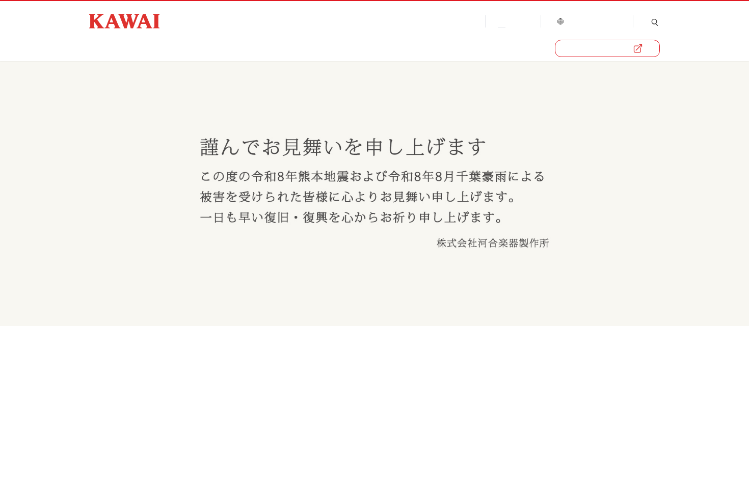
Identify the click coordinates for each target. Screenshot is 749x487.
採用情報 (413, 48)
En (521, 20)
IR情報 (272, 48)
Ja (498, 20)
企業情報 (105, 48)
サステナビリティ (340, 48)
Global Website (591, 20)
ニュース (219, 48)
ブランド (162, 48)
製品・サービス (600, 48)
